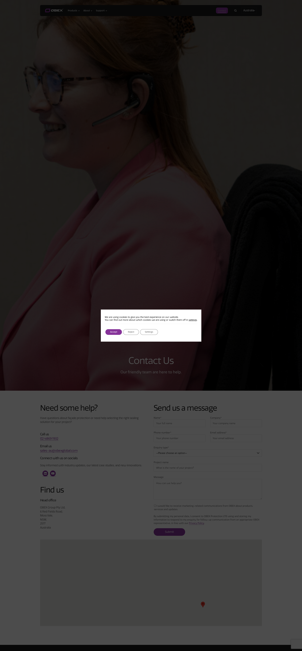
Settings (149, 332)
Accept (113, 332)
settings (193, 320)
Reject (131, 332)
